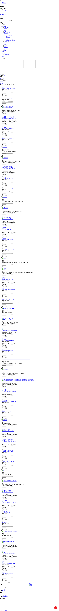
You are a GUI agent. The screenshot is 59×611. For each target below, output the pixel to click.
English (6, 10)
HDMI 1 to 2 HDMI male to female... (7, 219)
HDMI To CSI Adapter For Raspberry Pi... (8, 229)
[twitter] (30, 584)
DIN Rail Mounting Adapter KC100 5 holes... (9, 188)
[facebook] (30, 583)
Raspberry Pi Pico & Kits (9, 42)
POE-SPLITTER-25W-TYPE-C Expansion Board (9, 330)
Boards (3, 51)
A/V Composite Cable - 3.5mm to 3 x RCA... (8, 148)
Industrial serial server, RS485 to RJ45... (8, 259)
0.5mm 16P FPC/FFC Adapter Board (7, 98)
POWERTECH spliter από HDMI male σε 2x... (9, 391)
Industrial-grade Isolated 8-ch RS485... (7, 279)
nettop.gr (6, 610)
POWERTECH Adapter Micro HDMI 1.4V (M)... (9, 360)
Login (8, 0)
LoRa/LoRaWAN (6, 54)
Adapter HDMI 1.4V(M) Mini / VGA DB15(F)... (9, 502)
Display (5, 30)
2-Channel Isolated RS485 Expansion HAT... (8, 108)
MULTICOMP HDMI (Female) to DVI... (8, 573)
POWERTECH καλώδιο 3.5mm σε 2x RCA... (9, 411)
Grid (5, 75)
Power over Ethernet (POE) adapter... (7, 350)
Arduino (3, 43)
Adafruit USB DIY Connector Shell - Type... (8, 553)
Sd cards (5, 28)
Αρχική (3, 56)
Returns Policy (4, 595)
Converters (7, 34)
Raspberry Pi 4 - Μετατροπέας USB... (7, 492)
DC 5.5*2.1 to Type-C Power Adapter (7, 178)
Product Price (2, 78)
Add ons (5, 29)
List (3, 75)
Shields (5, 46)
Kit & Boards (6, 44)
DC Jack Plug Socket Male (6, 512)
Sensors (5, 50)
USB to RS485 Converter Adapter (7, 471)
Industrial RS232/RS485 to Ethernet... (7, 239)
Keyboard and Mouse (9, 35)
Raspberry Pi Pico (6, 41)
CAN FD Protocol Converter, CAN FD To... (8, 168)
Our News (3, 589)
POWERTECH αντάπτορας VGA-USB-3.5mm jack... (10, 401)
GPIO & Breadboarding (7, 32)
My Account (4, 2)
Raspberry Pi (4, 26)
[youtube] (30, 585)
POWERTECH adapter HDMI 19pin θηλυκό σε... (9, 88)
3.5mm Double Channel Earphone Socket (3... (9, 118)
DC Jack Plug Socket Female (6, 522)
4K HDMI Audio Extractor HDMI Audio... (8, 138)
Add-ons (5, 45)
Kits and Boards (6, 27)
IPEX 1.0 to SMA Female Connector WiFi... (8, 289)
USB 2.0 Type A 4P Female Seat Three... (8, 451)
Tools (5, 49)
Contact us (3, 4)
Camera (5, 31)
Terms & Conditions (5, 596)
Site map (3, 590)
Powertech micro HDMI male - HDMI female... (9, 381)
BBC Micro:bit (6, 52)
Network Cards (8, 36)
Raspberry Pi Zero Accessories (10, 40)
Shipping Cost (4, 594)
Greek (6, 9)
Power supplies (8, 37)
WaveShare (2, 83)
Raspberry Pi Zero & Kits (9, 39)
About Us (3, 588)
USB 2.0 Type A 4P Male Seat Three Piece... (8, 461)
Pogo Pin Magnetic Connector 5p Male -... (8, 340)
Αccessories (4, 48)
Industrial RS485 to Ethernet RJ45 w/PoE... (8, 249)
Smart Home (4, 53)
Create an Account (13, 0)
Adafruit (1, 81)
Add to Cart (4, 93)
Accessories (6, 33)
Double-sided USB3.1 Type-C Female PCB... (9, 198)
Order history (4, 3)
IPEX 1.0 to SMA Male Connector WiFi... (8, 299)
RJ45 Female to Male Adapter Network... (8, 431)
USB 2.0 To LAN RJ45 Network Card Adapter (9, 441)
